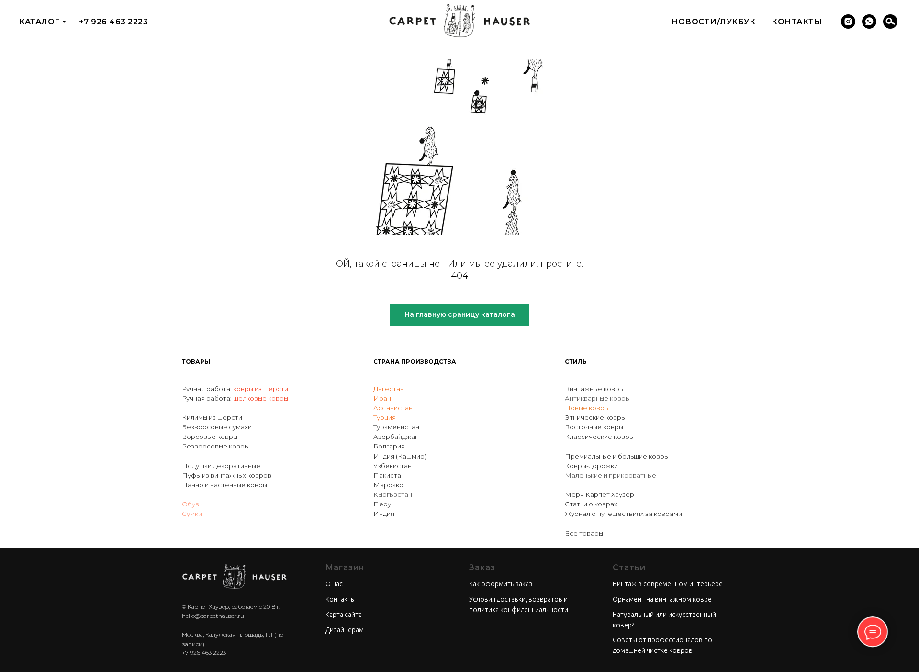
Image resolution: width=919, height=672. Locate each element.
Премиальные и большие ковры (617, 456)
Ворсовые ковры (209, 436)
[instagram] (848, 21)
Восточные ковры (594, 427)
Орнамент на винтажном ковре (662, 599)
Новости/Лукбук (713, 21)
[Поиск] (890, 21)
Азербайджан (396, 436)
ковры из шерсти (260, 388)
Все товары (584, 533)
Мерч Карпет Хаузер (599, 494)
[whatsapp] (869, 21)
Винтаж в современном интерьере (668, 584)
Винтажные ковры (594, 388)
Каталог (39, 21)
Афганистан (393, 408)
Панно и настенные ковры (224, 485)
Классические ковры (599, 436)
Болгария (389, 446)
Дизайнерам (344, 630)
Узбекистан (392, 466)
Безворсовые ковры (215, 446)
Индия (383, 513)
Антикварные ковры (597, 398)
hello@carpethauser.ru (213, 615)
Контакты (797, 21)
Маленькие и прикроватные (610, 475)
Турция (384, 417)
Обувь (192, 504)
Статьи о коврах (591, 504)
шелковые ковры (260, 398)
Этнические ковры (595, 417)
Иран (382, 398)
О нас (334, 584)
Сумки (192, 513)
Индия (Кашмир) (399, 456)
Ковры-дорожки (591, 466)
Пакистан (389, 475)
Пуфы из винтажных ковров (226, 475)
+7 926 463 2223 (113, 21)
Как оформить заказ (500, 584)
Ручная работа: (207, 388)
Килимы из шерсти (212, 417)
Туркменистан (396, 427)
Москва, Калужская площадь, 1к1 (227, 634)
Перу (382, 504)
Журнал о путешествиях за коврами (623, 513)
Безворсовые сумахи (217, 427)
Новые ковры (587, 408)
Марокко (388, 485)
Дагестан (388, 388)
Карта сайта (343, 614)
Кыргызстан (392, 494)
